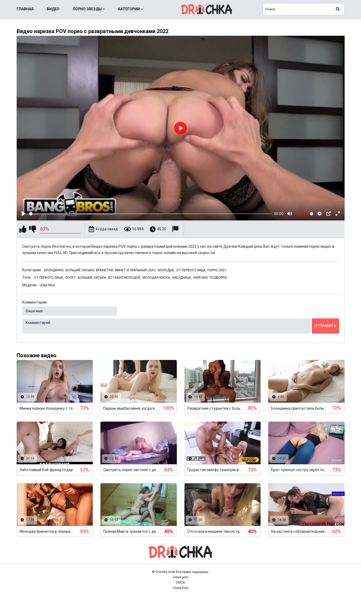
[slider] (150, 213)
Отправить (325, 326)
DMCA (180, 582)
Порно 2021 (216, 270)
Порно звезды (87, 9)
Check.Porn (181, 588)
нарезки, (200, 277)
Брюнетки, (105, 270)
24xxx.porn (180, 577)
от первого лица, (49, 277)
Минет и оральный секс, (135, 270)
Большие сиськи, (80, 270)
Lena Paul (47, 285)
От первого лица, (191, 270)
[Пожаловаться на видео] (176, 229)
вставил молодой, (124, 277)
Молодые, (166, 270)
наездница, (182, 277)
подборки (218, 277)
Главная (25, 9)
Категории (129, 9)
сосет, (70, 277)
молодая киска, (156, 277)
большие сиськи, (92, 277)
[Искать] (338, 9)
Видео (53, 9)
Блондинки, (54, 270)
